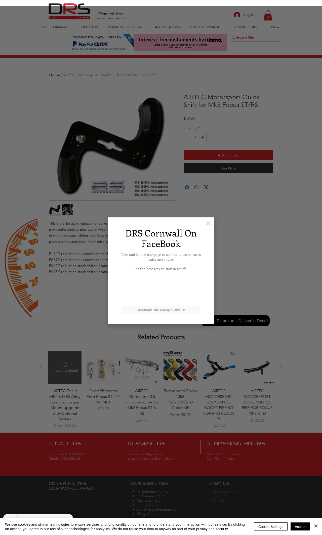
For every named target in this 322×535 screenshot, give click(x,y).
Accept (300, 526)
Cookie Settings (270, 526)
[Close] (316, 526)
